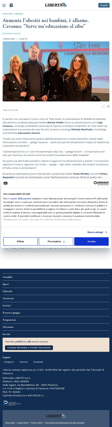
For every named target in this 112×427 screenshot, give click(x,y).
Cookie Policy (23, 423)
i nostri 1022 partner (20, 198)
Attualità (7, 14)
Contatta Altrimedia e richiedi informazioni (29, 347)
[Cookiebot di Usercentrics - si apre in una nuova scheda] (96, 183)
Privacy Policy (37, 423)
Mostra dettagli (95, 232)
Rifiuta (20, 241)
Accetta (91, 241)
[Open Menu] (4, 5)
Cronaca (19, 14)
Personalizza (54, 241)
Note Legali (10, 423)
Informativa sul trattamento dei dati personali (64, 423)
